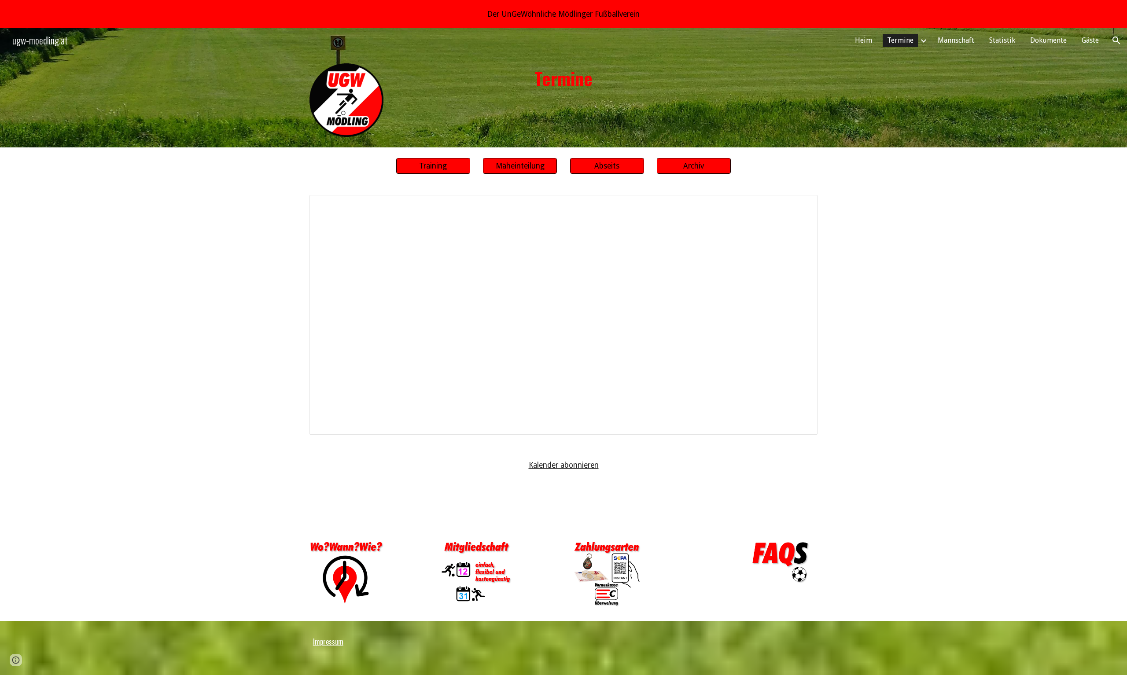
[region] (563, 14)
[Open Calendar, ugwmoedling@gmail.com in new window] (800, 206)
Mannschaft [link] (956, 40)
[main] (563, 78)
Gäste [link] (1090, 40)
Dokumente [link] (1048, 40)
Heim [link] (863, 40)
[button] (1116, 40)
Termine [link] (900, 40)
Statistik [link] (1002, 40)
